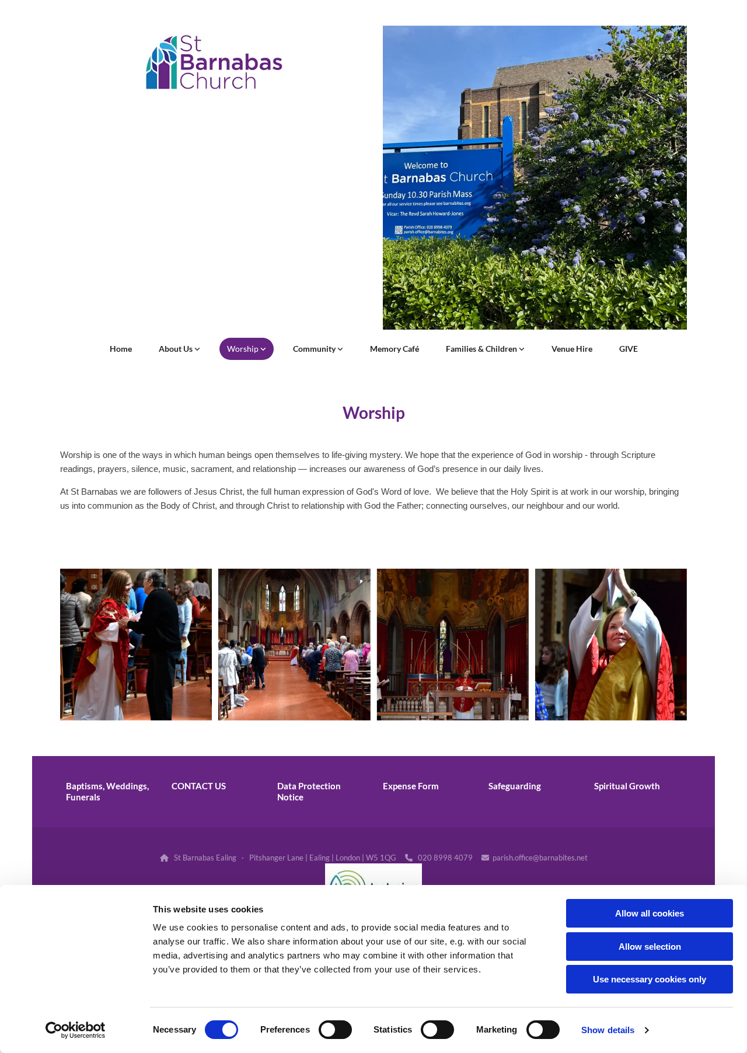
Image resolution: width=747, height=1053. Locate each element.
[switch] (335, 1029)
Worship (243, 349)
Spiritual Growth (627, 786)
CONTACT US (199, 786)
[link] (179, 349)
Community (315, 349)
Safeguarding (514, 786)
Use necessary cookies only (649, 979)
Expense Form (411, 786)
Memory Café (394, 349)
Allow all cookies (649, 913)
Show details (607, 1030)
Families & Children (482, 349)
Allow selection (650, 946)
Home (121, 349)
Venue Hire (571, 349)
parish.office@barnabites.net (540, 857)
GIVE (628, 349)
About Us (176, 349)
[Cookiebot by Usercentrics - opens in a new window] (76, 1030)
